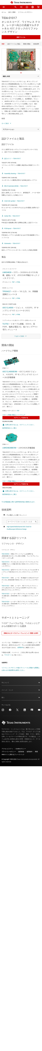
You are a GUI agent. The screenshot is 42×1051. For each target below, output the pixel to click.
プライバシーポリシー (9, 751)
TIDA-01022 (5, 586)
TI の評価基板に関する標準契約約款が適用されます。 (19, 502)
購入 (3, 697)
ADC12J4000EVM (9, 371)
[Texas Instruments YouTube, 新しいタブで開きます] (39, 710)
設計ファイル (21, 37)
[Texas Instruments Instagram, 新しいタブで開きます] (3, 710)
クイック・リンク (7, 690)
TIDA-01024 (5, 601)
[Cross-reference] (21, 7)
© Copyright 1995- (9, 759)
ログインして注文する (21, 417)
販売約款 (21, 751)
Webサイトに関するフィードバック (13, 754)
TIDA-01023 (5, 593)
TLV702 (5, 324)
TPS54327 (6, 291)
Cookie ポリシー (21, 749)
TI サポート (8, 655)
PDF (13, 282)
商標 (36, 751)
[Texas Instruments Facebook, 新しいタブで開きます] (10, 710)
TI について (5, 682)
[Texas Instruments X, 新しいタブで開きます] (17, 710)
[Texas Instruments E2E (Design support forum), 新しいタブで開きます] (32, 710)
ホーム (4, 12)
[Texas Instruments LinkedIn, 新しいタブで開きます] (24, 710)
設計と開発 (11, 12)
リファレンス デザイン (25, 12)
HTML (18, 282)
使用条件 (20, 647)
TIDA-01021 (5, 578)
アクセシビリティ (7, 749)
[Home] (21, 2)
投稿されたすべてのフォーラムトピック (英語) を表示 (21, 633)
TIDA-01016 (5, 570)
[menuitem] (15, 7)
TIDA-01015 (5, 562)
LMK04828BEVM (9, 448)
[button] (4, 7)
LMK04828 (6, 272)
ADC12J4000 (7, 308)
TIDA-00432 (5, 554)
